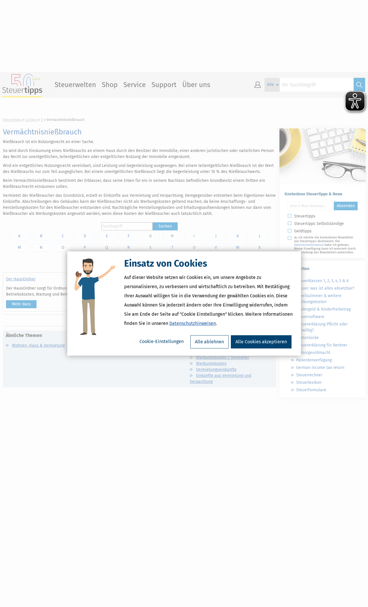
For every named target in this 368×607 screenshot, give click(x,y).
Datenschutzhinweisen (192, 323)
